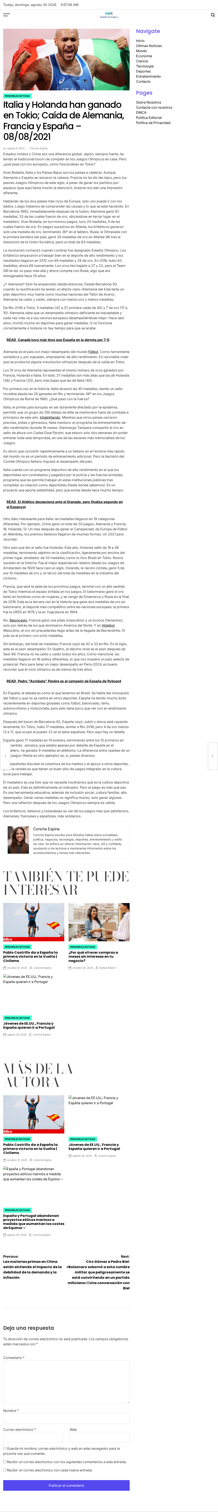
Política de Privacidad (153, 123)
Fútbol (93, 352)
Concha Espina (39, 148)
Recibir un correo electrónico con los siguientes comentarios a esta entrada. (67, 1462)
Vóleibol (108, 625)
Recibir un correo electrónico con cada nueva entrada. (50, 1470)
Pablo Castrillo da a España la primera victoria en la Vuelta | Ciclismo (30, 956)
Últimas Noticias (149, 46)
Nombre (11, 1410)
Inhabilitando (50, 417)
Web (73, 1429)
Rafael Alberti (107, 967)
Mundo (141, 51)
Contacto (143, 81)
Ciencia (142, 61)
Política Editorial (149, 117)
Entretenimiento (148, 76)
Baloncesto (18, 620)
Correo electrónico (19, 1429)
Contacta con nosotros (154, 107)
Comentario (13, 1358)
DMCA (141, 112)
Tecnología (145, 66)
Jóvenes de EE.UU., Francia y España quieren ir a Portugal (29, 1025)
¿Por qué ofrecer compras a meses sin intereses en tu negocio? (93, 956)
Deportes (143, 71)
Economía (144, 56)
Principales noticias (17, 96)
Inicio (140, 40)
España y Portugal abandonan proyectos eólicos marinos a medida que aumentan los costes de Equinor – (33, 1221)
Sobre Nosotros (148, 102)
